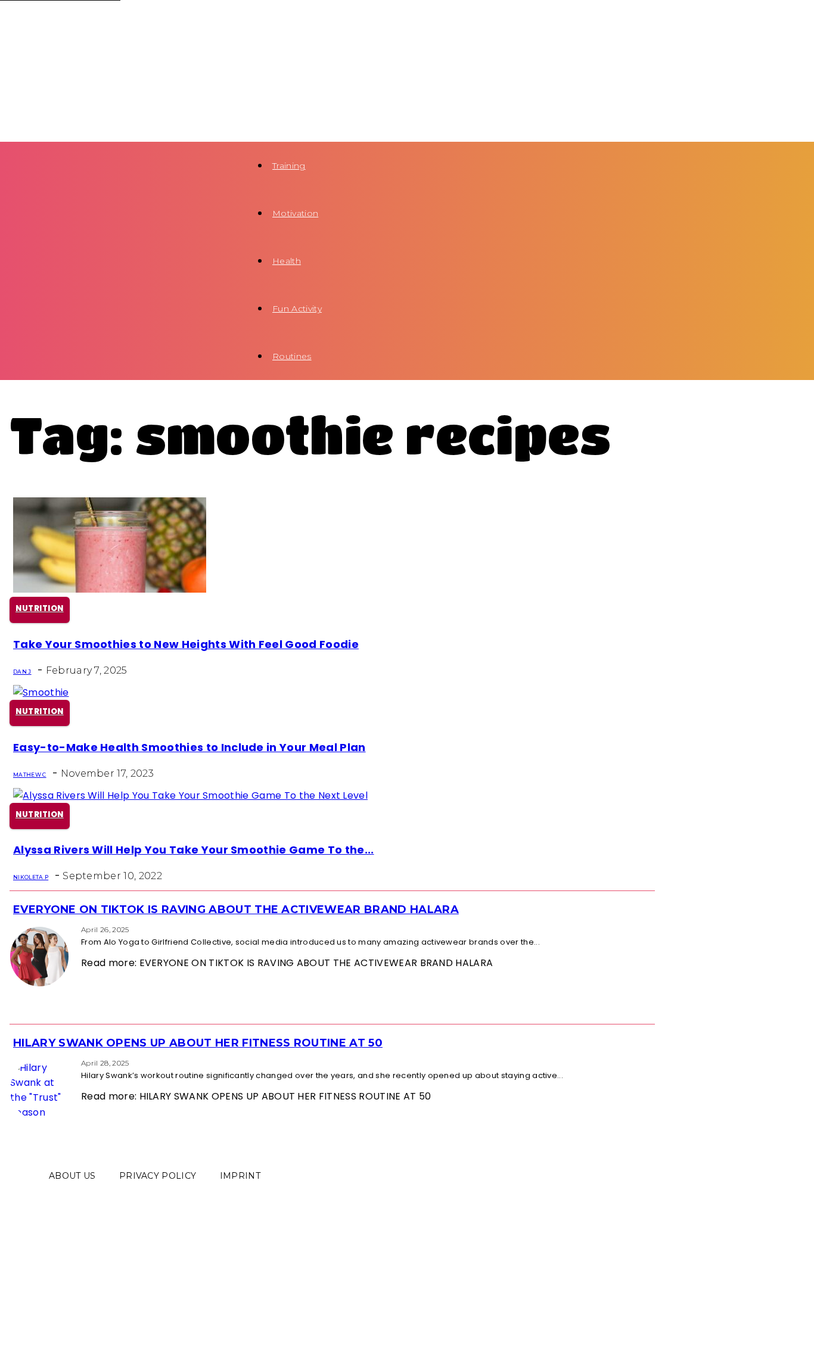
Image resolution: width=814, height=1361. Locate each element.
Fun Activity (297, 308)
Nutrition (39, 608)
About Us (72, 1175)
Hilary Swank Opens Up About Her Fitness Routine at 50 (198, 1042)
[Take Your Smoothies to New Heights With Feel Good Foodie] (110, 589)
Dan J (22, 671)
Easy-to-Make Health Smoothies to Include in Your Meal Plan (189, 747)
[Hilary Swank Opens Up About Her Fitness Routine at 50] (13, 1062)
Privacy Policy (157, 1175)
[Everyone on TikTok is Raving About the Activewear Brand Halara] (13, 929)
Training (289, 165)
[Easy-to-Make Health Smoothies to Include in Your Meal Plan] (41, 692)
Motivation (295, 213)
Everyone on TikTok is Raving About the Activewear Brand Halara (236, 909)
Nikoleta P (30, 877)
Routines (292, 356)
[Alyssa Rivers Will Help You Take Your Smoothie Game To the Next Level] (190, 795)
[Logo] (123, 24)
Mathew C (29, 774)
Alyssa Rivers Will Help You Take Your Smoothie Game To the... (193, 849)
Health (286, 261)
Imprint (240, 1175)
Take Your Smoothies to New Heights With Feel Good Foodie (186, 644)
